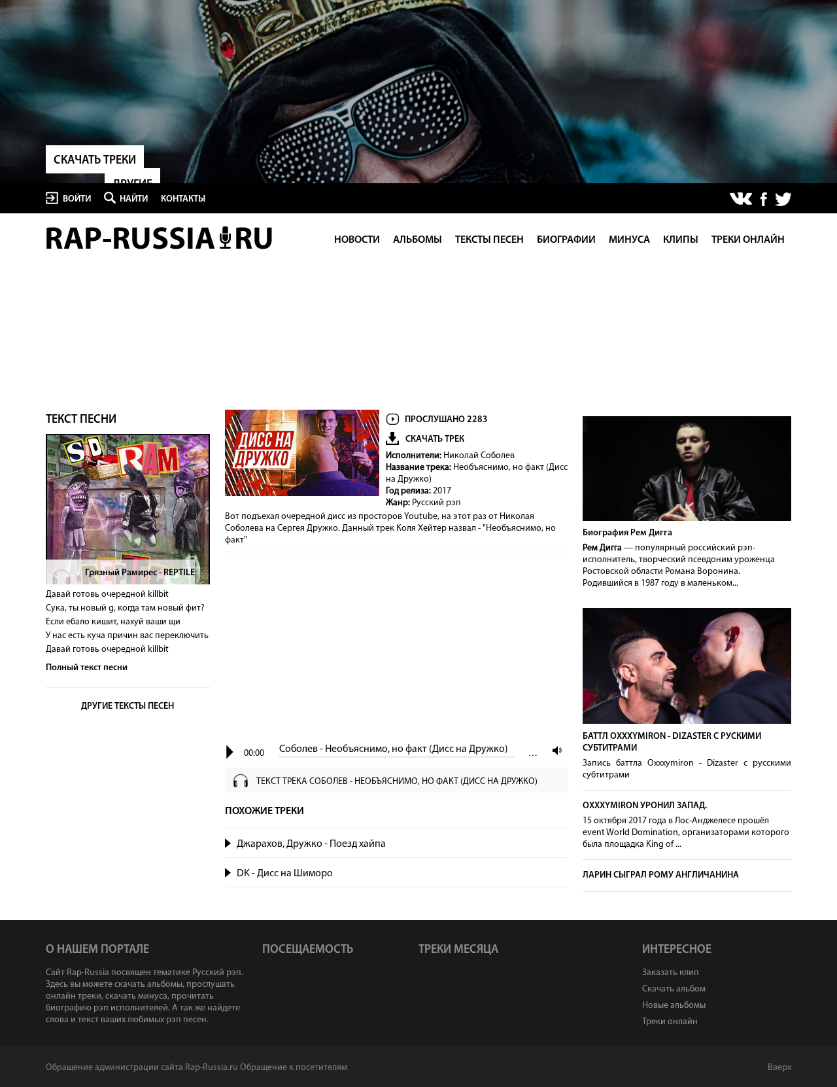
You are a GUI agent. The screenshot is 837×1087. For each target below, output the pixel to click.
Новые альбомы (674, 1005)
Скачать (554, 844)
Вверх (779, 1068)
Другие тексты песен (127, 706)
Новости (357, 240)
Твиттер (782, 199)
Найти (134, 199)
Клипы (680, 240)
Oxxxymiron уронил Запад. (645, 806)
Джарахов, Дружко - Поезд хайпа (311, 844)
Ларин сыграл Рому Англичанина (661, 875)
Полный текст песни (87, 668)
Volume (554, 750)
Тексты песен (489, 240)
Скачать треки (95, 161)
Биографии (566, 240)
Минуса (629, 240)
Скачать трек (434, 439)
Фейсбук (764, 199)
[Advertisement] (396, 648)
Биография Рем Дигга (627, 533)
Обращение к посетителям (293, 1068)
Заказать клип (670, 973)
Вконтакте (741, 199)
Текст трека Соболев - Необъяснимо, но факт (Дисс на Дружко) (397, 782)
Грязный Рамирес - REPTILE (140, 573)
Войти (77, 199)
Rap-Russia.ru (160, 237)
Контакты (183, 199)
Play (229, 752)
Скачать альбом (674, 989)
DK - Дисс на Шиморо (285, 873)
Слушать (228, 842)
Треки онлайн (748, 240)
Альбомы (417, 240)
